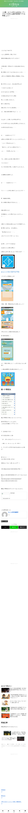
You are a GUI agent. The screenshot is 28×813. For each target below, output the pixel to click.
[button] (22, 527)
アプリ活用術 (5, 521)
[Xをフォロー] (9, 515)
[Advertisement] (14, 33)
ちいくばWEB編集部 (13, 512)
